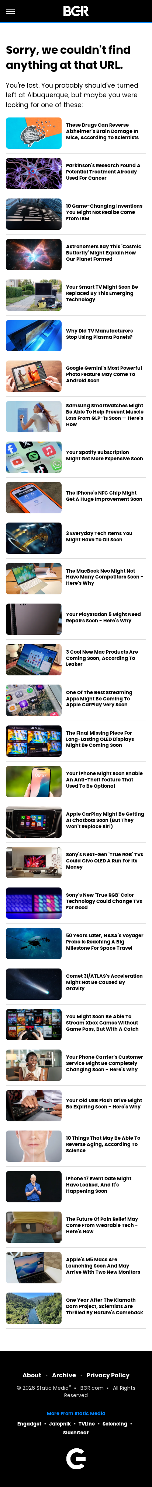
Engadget (29, 1424)
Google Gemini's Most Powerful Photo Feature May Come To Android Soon (104, 374)
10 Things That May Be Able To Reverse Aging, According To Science (103, 1144)
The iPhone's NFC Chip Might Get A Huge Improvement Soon (104, 496)
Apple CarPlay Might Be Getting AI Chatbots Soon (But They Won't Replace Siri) (105, 820)
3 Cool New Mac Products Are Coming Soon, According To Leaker (102, 658)
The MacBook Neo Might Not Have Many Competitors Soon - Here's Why (105, 577)
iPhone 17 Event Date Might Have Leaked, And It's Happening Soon (98, 1185)
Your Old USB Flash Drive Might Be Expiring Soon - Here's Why (104, 1104)
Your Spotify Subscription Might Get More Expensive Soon (104, 456)
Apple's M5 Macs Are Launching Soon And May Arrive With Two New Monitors (103, 1266)
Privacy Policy (108, 1375)
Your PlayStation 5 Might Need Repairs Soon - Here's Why (103, 618)
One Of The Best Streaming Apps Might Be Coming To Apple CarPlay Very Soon (99, 699)
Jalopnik (60, 1424)
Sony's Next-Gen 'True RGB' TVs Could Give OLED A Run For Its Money (104, 861)
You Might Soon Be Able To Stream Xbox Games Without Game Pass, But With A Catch (102, 1023)
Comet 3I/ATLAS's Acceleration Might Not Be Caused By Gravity (104, 982)
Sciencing (115, 1424)
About (32, 1375)
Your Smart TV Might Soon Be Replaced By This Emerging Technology (102, 293)
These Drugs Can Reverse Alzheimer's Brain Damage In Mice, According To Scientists (102, 131)
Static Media (53, 1388)
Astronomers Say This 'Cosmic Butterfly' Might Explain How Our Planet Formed (103, 253)
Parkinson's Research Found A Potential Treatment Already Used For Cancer (103, 172)
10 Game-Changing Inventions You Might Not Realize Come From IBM (104, 212)
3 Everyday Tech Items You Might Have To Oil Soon (99, 537)
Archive (64, 1375)
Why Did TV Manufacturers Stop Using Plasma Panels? (99, 334)
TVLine (87, 1424)
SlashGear (76, 1433)
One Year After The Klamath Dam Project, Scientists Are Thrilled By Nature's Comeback (104, 1306)
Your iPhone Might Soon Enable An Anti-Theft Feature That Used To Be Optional (104, 780)
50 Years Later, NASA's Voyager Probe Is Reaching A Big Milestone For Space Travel (105, 942)
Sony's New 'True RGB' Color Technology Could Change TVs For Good (104, 901)
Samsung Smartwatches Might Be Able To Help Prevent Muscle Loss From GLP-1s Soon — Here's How (105, 415)
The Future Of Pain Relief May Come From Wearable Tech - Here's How (102, 1225)
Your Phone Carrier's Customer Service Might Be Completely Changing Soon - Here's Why (104, 1063)
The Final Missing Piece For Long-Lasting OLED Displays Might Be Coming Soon (100, 739)
